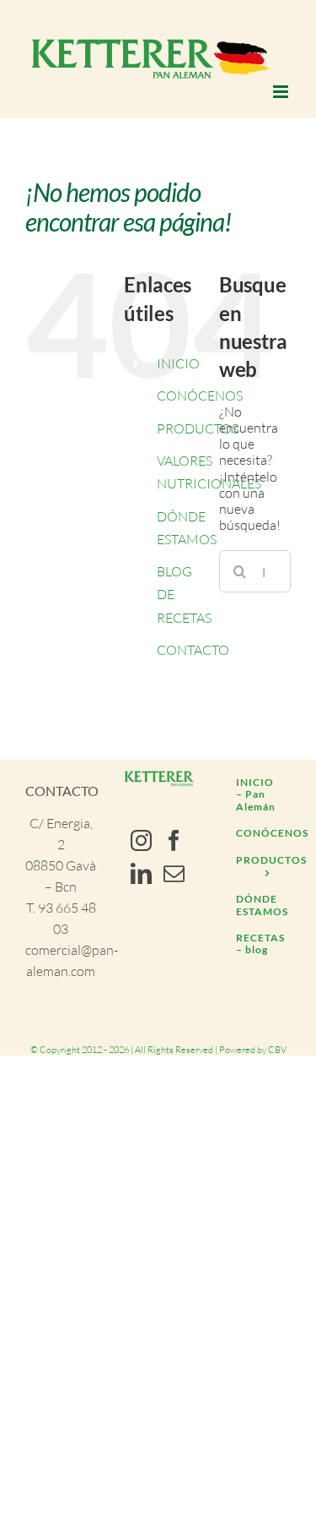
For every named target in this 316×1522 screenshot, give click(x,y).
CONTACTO (193, 649)
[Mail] (174, 873)
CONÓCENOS (200, 395)
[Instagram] (141, 840)
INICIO (178, 363)
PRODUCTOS (197, 428)
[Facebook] (174, 840)
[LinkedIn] (141, 873)
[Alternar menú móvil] (282, 92)
